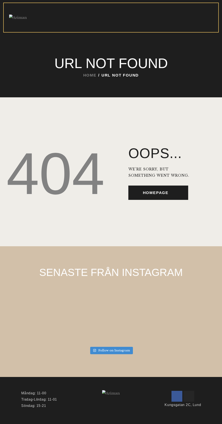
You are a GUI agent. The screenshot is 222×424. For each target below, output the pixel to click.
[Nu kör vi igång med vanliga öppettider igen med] (29, 326)
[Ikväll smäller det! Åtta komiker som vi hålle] (29, 295)
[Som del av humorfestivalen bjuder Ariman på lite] (138, 295)
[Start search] (210, 25)
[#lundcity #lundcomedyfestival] (84, 326)
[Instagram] (188, 396)
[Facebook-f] (176, 396)
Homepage (155, 193)
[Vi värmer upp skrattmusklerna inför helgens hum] (84, 295)
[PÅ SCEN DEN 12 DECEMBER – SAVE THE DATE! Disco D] (192, 295)
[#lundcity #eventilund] (192, 326)
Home (89, 75)
